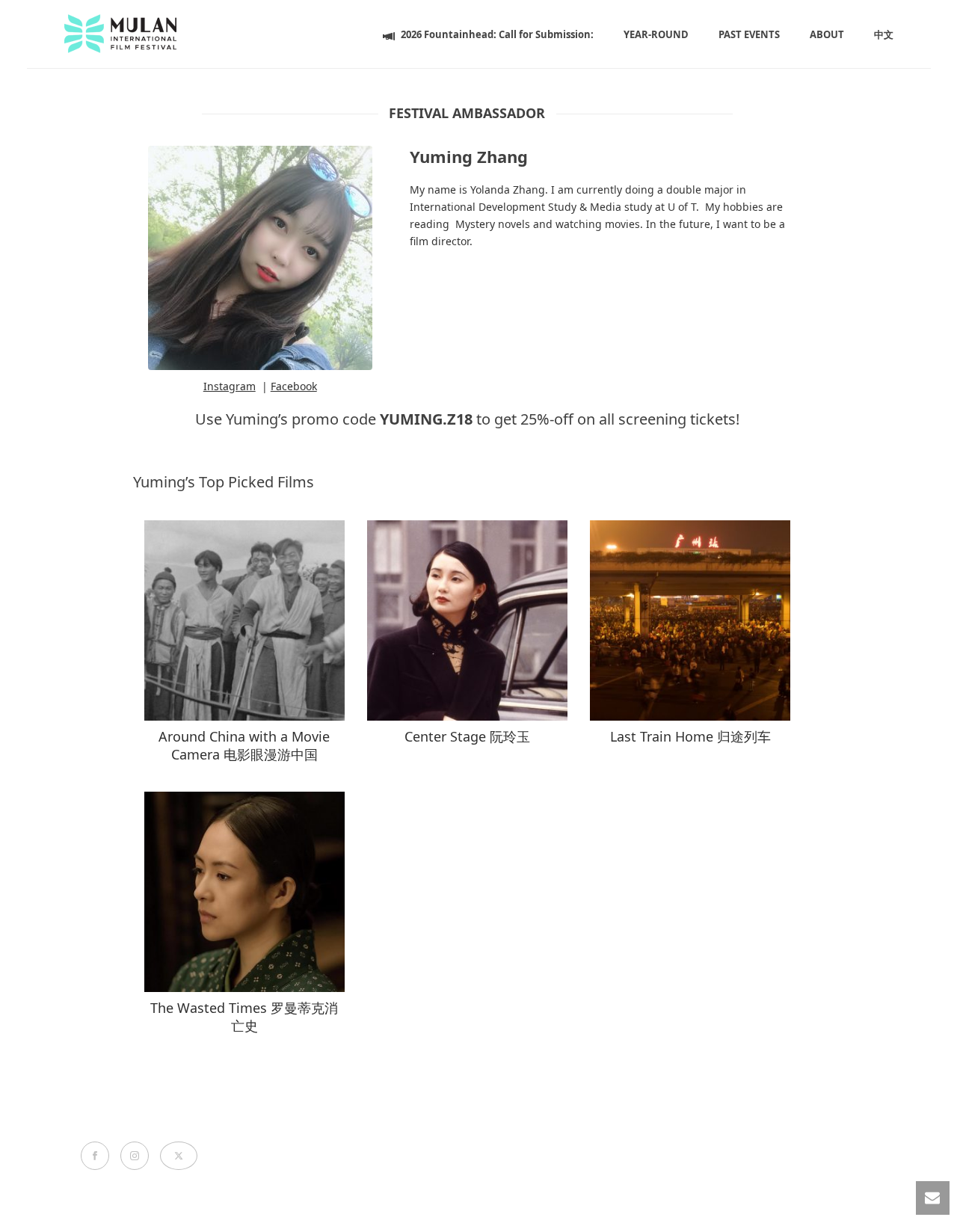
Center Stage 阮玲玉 (467, 736)
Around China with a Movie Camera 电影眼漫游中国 (244, 745)
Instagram (229, 386)
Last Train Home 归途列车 (690, 736)
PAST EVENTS (749, 34)
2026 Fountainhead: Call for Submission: (497, 34)
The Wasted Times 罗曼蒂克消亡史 (244, 1016)
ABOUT (827, 34)
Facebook (294, 386)
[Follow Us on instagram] (134, 1156)
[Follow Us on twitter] (178, 1156)
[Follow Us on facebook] (95, 1156)
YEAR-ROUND (656, 34)
